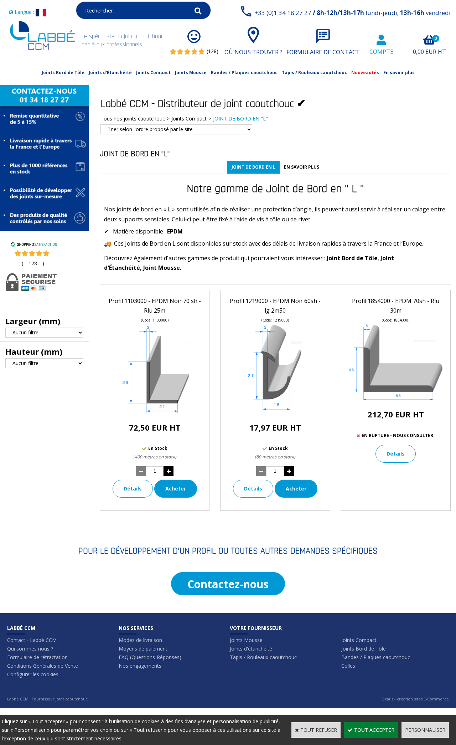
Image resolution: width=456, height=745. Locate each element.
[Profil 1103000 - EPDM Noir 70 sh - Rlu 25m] (154, 411)
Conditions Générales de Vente (42, 665)
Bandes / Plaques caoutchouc (244, 73)
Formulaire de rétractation (37, 657)
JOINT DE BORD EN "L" (240, 118)
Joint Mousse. (162, 268)
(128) (212, 51)
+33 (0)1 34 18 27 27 (352, 13)
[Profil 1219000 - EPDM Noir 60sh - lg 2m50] (275, 411)
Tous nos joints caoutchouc (132, 118)
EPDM (175, 231)
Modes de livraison (140, 640)
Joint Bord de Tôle (352, 258)
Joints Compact (153, 73)
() (33, 263)
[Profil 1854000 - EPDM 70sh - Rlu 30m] (395, 398)
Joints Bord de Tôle (63, 73)
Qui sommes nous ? (30, 648)
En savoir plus (399, 73)
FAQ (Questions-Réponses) (150, 657)
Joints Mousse (191, 73)
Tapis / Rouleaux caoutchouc (314, 73)
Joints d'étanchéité (251, 648)
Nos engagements (140, 665)
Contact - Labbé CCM (32, 640)
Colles (348, 665)
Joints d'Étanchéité (110, 73)
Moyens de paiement (143, 648)
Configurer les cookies (32, 674)
